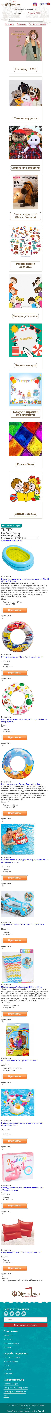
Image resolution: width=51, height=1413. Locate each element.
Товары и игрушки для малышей (25, 413)
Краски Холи (25, 464)
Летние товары (25, 365)
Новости (7, 1347)
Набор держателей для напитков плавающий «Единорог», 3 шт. (21, 1124)
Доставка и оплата (37, 24)
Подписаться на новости (25, 1325)
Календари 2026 (25, 69)
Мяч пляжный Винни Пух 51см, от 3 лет (19, 1060)
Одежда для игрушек (25, 167)
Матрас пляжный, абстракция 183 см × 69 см (21, 987)
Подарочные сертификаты (16, 1388)
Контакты (9, 24)
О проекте (8, 1335)
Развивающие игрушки (25, 265)
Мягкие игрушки (25, 118)
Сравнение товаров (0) (11, 540)
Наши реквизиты (11, 1343)
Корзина (44, 4)
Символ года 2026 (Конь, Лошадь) (25, 216)
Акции (6, 1395)
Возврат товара (11, 1361)
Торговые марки (12, 525)
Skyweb (41, 1411)
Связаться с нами (12, 1357)
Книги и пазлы (25, 513)
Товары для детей (25, 316)
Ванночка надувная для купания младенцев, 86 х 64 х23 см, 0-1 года (25, 580)
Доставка (8, 1369)
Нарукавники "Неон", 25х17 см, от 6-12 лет (21, 1252)
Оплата (7, 1365)
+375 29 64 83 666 (18, 13)
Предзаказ (21, 24)
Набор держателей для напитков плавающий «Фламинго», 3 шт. (21, 1189)
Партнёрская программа (15, 1391)
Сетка (17, 533)
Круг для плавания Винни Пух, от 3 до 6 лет (21, 784)
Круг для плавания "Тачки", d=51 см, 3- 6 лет (21, 657)
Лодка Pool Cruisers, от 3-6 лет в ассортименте (22, 924)
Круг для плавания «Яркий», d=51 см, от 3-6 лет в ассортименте (24, 720)
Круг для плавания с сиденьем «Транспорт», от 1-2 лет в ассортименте (24, 861)
